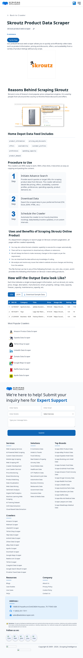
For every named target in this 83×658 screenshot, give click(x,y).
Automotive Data (36, 479)
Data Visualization (12, 483)
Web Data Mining (12, 486)
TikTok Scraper (11, 562)
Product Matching (12, 479)
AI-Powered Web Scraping (15, 452)
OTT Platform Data (37, 473)
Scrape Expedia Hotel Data (64, 456)
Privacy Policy (47, 587)
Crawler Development (13, 466)
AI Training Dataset (13, 502)
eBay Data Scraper (12, 545)
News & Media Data (37, 496)
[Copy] (33, 29)
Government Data (37, 490)
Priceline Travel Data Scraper (16, 572)
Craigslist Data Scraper (14, 565)
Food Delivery (35, 456)
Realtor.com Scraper (13, 558)
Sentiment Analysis (13, 490)
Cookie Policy (47, 590)
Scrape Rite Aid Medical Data (65, 498)
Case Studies (10, 587)
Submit (41, 433)
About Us (46, 583)
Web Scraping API (12, 462)
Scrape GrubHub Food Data (64, 468)
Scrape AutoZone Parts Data (64, 488)
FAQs (8, 593)
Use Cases (9, 590)
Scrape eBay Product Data (64, 452)
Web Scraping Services (14, 449)
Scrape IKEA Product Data (64, 449)
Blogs (8, 583)
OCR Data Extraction (13, 506)
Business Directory (37, 483)
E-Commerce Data (37, 449)
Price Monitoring (12, 473)
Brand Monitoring (12, 476)
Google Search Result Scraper (16, 569)
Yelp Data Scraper (12, 535)
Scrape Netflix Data (61, 495)
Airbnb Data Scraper (13, 538)
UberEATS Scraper (12, 528)
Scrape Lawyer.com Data (63, 502)
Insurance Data (36, 493)
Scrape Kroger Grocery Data (64, 478)
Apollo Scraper (11, 548)
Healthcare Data (36, 469)
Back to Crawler (17, 15)
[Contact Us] (74, 3)
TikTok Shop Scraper (13, 531)
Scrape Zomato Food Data (64, 465)
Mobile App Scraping (13, 459)
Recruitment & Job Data (39, 476)
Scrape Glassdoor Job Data (64, 491)
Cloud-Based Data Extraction (16, 509)
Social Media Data (37, 466)
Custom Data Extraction (14, 456)
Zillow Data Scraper (13, 542)
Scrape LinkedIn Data (62, 485)
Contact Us (46, 593)
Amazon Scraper (12, 521)
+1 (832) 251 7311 (20, 611)
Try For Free (13, 40)
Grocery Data (35, 462)
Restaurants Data (36, 486)
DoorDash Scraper (12, 552)
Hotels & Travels (36, 452)
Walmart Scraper (12, 525)
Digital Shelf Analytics (13, 493)
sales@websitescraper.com (23, 615)
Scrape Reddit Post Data (63, 481)
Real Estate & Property (38, 459)
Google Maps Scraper (13, 555)
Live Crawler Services (13, 469)
